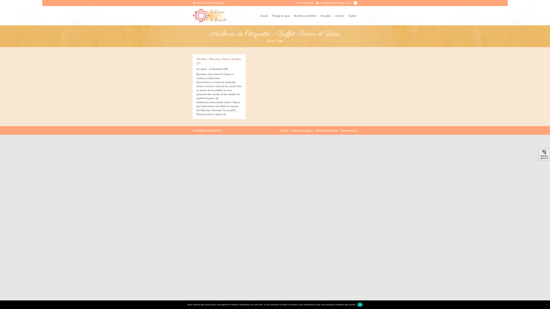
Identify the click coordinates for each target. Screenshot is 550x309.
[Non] (546, 304)
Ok (360, 304)
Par (201, 69)
